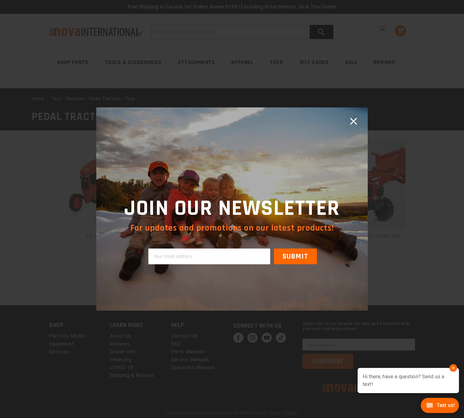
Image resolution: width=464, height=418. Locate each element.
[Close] (353, 121)
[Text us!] (440, 406)
